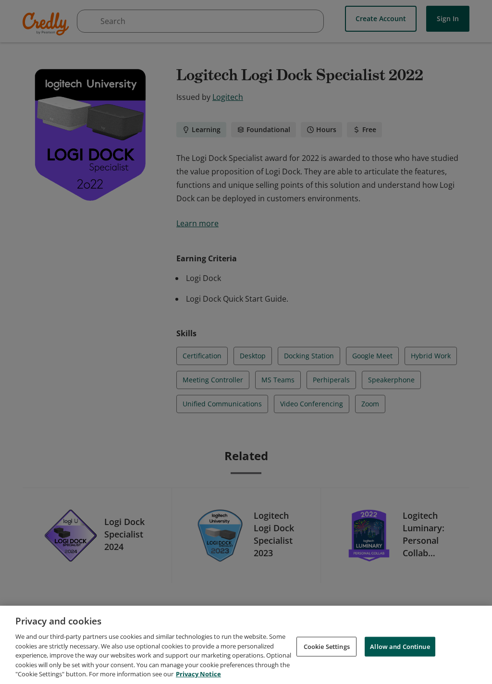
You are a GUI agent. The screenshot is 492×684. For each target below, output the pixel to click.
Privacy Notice (198, 674)
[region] (246, 645)
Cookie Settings (327, 646)
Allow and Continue (400, 646)
